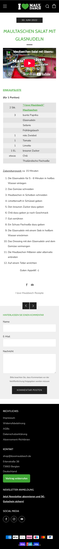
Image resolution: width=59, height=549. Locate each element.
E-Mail (6, 336)
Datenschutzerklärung (15, 434)
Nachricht (8, 351)
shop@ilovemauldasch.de (17, 456)
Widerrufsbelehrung (14, 423)
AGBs (6, 428)
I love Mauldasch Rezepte (29, 293)
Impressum (9, 418)
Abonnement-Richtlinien (16, 439)
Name (6, 321)
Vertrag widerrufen (17, 478)
